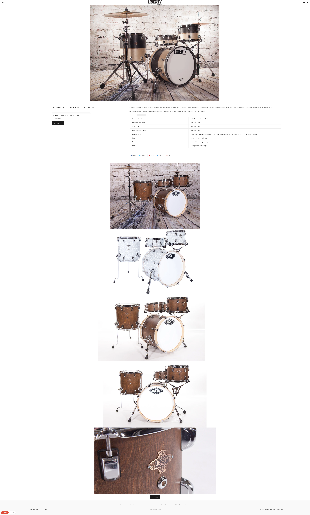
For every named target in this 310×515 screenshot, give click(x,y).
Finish (54, 111)
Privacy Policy (164, 504)
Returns (188, 504)
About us (155, 504)
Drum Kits (132, 504)
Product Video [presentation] (141, 115)
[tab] (133, 115)
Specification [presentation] (133, 115)
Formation (55, 115)
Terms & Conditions (177, 504)
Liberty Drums (157, 509)
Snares (140, 504)
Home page (123, 504)
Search (147, 504)
